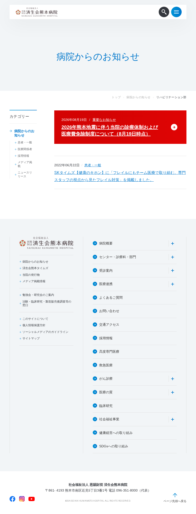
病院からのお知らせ (24, 133)
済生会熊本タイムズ (35, 268)
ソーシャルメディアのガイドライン (45, 332)
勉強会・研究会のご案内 (38, 295)
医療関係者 (25, 149)
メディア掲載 (25, 164)
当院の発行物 (31, 274)
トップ (116, 97)
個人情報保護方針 (33, 325)
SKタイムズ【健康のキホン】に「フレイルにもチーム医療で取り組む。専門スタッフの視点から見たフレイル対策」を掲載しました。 (120, 176)
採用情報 (23, 155)
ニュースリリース (25, 174)
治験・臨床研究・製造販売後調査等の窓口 (46, 303)
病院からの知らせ (138, 97)
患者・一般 (25, 142)
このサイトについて (35, 318)
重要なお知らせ (104, 120)
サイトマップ (31, 338)
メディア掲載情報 (33, 281)
